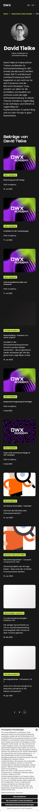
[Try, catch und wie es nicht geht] (19, 596)
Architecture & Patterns (14, 555)
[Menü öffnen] (28, 5)
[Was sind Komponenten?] (19, 538)
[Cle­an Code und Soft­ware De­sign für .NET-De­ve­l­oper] (19, 431)
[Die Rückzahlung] (19, 314)
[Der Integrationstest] (19, 657)
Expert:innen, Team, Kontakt (22, 14)
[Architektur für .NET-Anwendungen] (19, 209)
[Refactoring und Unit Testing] (19, 158)
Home (5, 14)
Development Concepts (14, 613)
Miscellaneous (10, 501)
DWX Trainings (10, 175)
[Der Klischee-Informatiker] (19, 484)
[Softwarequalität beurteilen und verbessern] (19, 260)
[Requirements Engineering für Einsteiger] (19, 380)
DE (33, 5)
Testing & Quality (11, 330)
